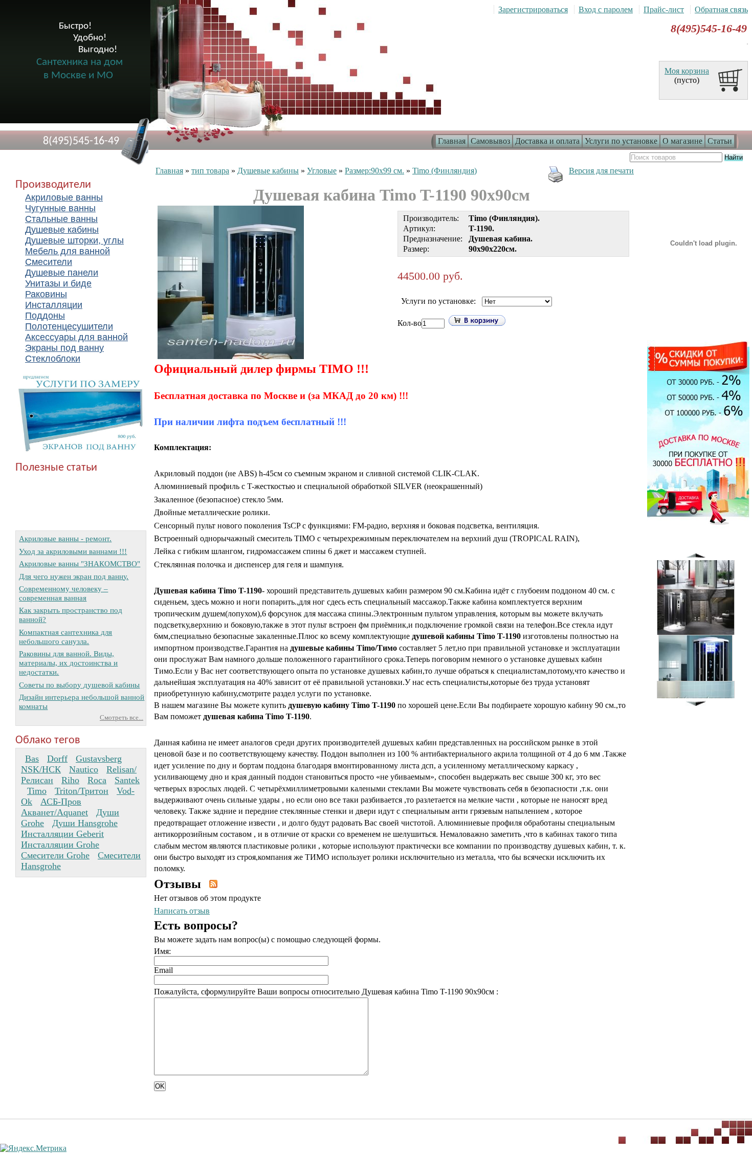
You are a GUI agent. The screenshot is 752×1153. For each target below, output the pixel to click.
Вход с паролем (606, 9)
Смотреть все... (121, 717)
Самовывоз (490, 141)
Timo (37, 791)
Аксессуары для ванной (76, 337)
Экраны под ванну (64, 348)
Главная (452, 141)
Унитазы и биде (58, 283)
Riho (70, 780)
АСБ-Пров (60, 801)
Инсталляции (53, 305)
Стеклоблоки (52, 358)
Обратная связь (721, 9)
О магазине (682, 141)
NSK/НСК (41, 769)
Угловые (322, 170)
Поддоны (45, 316)
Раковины (46, 294)
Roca (96, 780)
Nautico (83, 769)
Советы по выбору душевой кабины (79, 684)
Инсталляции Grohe (60, 844)
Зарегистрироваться (533, 9)
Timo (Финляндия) (444, 170)
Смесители (48, 262)
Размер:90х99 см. (374, 170)
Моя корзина (687, 70)
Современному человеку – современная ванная (63, 593)
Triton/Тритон (81, 791)
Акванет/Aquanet (54, 812)
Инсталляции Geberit (62, 834)
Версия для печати (601, 170)
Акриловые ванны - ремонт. (65, 538)
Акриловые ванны (64, 197)
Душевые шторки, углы (74, 240)
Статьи (719, 141)
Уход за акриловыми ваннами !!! (73, 551)
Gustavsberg (99, 758)
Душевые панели (61, 273)
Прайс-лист (664, 9)
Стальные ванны (61, 219)
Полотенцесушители (69, 326)
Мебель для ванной (67, 251)
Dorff (57, 758)
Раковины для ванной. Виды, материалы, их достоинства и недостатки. (68, 662)
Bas (32, 758)
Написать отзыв (182, 910)
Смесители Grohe (55, 855)
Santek (127, 780)
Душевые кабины (62, 230)
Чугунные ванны (60, 208)
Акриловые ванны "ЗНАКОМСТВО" (79, 563)
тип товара (210, 170)
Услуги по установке (621, 141)
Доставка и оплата (547, 141)
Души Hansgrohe (85, 823)
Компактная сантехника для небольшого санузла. (65, 637)
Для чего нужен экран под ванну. (73, 576)
